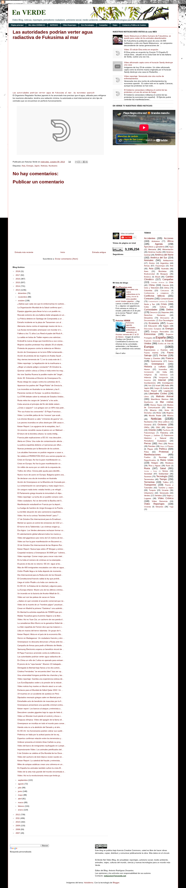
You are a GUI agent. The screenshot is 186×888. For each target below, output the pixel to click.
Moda (167, 410)
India (165, 372)
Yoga (171, 507)
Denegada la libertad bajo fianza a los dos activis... (39, 668)
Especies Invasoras (152, 341)
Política (163, 449)
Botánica (147, 277)
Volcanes (159, 507)
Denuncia (153, 312)
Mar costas (166, 402)
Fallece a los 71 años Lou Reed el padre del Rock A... (40, 333)
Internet (162, 380)
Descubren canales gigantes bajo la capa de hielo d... (40, 712)
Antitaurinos (168, 260)
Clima (166, 288)
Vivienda (147, 507)
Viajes (115, 25)
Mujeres (169, 413)
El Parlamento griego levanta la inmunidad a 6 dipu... (40, 493)
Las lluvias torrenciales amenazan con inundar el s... (40, 330)
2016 (18, 279)
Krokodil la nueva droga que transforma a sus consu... (40, 341)
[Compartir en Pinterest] (86, 162)
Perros (147, 443)
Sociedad (148, 474)
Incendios (163, 369)
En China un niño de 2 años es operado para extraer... (40, 660)
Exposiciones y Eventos (156, 350)
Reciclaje (163, 457)
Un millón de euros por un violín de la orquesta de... (39, 467)
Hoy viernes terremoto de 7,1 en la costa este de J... (40, 359)
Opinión (170, 427)
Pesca (170, 443)
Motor (158, 413)
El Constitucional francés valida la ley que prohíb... (39, 579)
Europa (149, 346)
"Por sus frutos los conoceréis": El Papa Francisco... (39, 411)
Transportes (150, 485)
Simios (165, 471)
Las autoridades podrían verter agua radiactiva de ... (40, 656)
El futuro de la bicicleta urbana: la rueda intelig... (38, 434)
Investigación (167, 383)
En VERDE (29, 12)
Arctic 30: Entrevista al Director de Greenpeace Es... (39, 378)
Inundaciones (150, 383)
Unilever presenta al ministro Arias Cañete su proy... (39, 742)
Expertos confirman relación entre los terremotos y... (39, 738)
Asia (23, 166)
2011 (18, 818)
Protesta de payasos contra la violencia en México (39, 348)
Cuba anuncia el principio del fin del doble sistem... (39, 404)
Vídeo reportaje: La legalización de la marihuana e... (39, 363)
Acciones (168, 238)
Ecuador (170, 323)
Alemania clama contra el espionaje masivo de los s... (40, 326)
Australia (165, 268)
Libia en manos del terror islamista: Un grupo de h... (39, 631)
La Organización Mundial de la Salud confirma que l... (40, 307)
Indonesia (163, 375)
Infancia (147, 377)
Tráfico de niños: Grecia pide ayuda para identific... (39, 471)
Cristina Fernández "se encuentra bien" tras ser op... (40, 671)
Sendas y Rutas (150, 471)
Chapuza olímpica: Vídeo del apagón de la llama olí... (40, 720)
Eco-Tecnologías (87, 25)
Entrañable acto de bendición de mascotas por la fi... (40, 701)
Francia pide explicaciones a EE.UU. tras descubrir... (40, 437)
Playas (150, 449)
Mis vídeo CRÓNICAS (36, 25)
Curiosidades (150, 309)
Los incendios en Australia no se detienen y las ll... (39, 389)
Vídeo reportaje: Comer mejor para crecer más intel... (40, 556)
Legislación (168, 391)
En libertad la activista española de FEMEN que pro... (40, 612)
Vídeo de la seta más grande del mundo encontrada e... (41, 772)
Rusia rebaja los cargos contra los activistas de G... (39, 382)
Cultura (163, 307)
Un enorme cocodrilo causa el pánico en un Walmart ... (41, 430)
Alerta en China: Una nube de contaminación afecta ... (40, 441)
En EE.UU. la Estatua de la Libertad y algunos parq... (40, 586)
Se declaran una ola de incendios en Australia (37, 478)
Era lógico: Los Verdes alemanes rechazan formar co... (41, 530)
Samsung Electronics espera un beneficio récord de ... (40, 649)
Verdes (147, 495)
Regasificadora (150, 460)
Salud (163, 468)
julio (20, 788)
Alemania (152, 249)
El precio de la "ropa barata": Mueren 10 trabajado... (39, 664)
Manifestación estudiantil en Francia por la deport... (39, 504)
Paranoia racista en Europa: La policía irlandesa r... (39, 393)
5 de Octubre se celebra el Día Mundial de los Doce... (40, 753)
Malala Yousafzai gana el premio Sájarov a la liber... (39, 616)
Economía (154, 323)
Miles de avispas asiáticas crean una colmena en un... (40, 764)
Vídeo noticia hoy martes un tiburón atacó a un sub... (40, 686)
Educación (152, 326)
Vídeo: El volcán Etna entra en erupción (141, 49)
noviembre (23, 297)
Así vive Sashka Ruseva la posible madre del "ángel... (40, 374)
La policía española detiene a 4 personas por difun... (40, 445)
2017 (18, 275)
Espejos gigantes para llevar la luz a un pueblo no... (39, 311)
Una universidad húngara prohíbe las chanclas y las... (40, 675)
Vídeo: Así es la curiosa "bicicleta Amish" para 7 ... (38, 515)
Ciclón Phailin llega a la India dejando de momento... (40, 571)
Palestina (164, 433)
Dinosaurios (164, 318)
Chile (171, 282)
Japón (37, 166)
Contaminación (166, 299)
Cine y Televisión (151, 288)
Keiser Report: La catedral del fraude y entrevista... (39, 760)
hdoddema (88, 882)
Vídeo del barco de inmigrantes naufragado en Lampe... (41, 746)
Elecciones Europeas (152, 329)
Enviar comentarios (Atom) (66, 259)
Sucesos (147, 476)
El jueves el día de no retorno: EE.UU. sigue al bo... (39, 564)
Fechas (163, 355)
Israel (157, 385)
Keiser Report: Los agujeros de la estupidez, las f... (39, 426)
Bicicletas (162, 271)
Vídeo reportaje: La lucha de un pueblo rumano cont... (40, 497)
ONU (158, 427)
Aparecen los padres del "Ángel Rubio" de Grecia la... (40, 385)
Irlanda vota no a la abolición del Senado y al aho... (39, 727)
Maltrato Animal (164, 396)
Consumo (149, 298)
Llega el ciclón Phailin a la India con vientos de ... (38, 582)
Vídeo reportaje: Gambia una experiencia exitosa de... (40, 679)
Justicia (166, 388)
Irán (149, 386)
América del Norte (164, 254)
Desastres (148, 318)
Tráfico (166, 482)
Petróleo (151, 446)
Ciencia (165, 285)
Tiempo (163, 479)
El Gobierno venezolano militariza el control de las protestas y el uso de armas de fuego (145, 91)
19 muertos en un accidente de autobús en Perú (38, 694)
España (161, 337)
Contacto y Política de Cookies (134, 25)
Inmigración (163, 377)
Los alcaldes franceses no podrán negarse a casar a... (40, 452)
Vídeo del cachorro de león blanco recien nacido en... (40, 757)
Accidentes (149, 238)
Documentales (149, 320)
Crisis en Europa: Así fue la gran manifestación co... (39, 460)
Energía (29, 166)
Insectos (147, 380)
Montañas (148, 413)
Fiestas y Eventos (152, 358)
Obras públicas (164, 422)
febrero (21, 806)
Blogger (116, 882)
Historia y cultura (154, 366)
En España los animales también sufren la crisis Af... (39, 768)
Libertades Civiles (157, 393)
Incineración (149, 372)
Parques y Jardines (152, 435)
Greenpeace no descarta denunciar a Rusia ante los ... (41, 642)
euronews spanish (85, 93)
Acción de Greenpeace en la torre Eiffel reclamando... (40, 352)
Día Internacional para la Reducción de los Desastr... (40, 575)
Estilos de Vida (164, 344)
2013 (18, 290)
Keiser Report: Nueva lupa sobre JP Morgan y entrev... (41, 549)
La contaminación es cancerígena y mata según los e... (41, 486)
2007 (18, 833)
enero (21, 810)
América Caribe (154, 252)
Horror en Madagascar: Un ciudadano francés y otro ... (41, 638)
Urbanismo (148, 493)
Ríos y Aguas (155, 465)
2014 (18, 286)
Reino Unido (166, 460)
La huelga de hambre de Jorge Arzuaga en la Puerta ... (41, 508)
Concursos (165, 291)
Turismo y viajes (165, 488)
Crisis (164, 304)
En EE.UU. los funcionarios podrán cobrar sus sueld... (40, 731)
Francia (169, 358)
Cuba (146, 307)
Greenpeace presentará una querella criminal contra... (40, 705)
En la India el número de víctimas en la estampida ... (40, 560)
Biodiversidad (149, 274)
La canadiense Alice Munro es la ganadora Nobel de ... (41, 623)
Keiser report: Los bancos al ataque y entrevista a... (39, 708)
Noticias (44, 166)
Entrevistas (150, 334)
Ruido (168, 466)
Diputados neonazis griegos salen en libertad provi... (40, 697)
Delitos (169, 309)
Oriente (152, 430)
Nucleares (53, 166)
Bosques (164, 274)
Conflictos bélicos (154, 296)
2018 (18, 271)
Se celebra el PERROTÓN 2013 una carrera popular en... (42, 456)
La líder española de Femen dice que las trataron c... (40, 627)
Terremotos (149, 479)
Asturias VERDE (123, 320)
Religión (154, 463)
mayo (20, 795)
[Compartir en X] (81, 162)
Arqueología (160, 266)
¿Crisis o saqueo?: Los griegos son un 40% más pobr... (41, 408)
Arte (171, 266)
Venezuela (164, 493)
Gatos (170, 361)
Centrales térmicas (157, 282)
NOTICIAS (54, 25)
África (170, 241)
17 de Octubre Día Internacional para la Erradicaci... (39, 519)
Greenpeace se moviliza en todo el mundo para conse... (41, 723)
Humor (147, 369)
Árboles (152, 263)
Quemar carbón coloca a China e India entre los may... (41, 371)
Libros (146, 397)
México (170, 407)
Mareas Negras (156, 405)
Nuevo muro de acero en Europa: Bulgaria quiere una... (41, 475)
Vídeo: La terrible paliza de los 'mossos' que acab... (39, 415)
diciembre (22, 293)
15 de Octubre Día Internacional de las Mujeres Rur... (40, 545)
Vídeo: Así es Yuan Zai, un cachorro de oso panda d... (40, 619)
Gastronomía (156, 361)
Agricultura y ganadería (154, 247)
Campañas (103, 25)
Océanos (162, 424)
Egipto (166, 326)
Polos (146, 452)
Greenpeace (158, 364)
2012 (18, 814)
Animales (148, 260)
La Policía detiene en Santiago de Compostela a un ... (40, 319)
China (152, 285)
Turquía (152, 490)
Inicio (62, 252)
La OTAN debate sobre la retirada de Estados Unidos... (41, 396)
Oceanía (147, 425)
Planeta (170, 446)
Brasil (157, 277)
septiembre (23, 780)
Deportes (165, 312)
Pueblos (147, 457)
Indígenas (148, 375)
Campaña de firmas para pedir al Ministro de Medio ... (40, 645)
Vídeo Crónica (165, 498)
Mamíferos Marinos (159, 399)
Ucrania (165, 490)
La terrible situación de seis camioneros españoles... (40, 512)
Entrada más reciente (24, 252)
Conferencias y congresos (156, 293)
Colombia (148, 290)
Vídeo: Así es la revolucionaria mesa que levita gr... (39, 775)
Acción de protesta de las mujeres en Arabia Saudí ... (40, 356)
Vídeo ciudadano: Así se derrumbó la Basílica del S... (40, 501)
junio (20, 791)
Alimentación (167, 249)
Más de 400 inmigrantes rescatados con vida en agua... (41, 567)
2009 (18, 825)
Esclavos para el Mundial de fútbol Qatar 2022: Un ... (40, 690)
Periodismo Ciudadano (155, 441)
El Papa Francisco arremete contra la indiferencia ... (39, 653)
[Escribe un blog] (78, 162)
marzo (21, 802)
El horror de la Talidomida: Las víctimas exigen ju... (39, 527)
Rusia (147, 468)
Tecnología (161, 476)
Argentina (164, 263)
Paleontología (149, 433)
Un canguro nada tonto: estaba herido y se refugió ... (40, 489)
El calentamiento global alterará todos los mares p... (39, 534)
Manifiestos (148, 402)
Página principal (17, 25)
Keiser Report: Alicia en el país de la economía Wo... (40, 634)
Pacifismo (167, 430)
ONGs (146, 427)
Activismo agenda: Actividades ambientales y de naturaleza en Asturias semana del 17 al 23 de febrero (128, 330)
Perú (160, 443)
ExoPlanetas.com (124, 287)
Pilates (162, 446)
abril (20, 799)
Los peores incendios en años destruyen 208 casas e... (41, 422)
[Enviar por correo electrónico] (76, 162)
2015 (18, 282)
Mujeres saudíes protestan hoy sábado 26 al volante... (40, 345)
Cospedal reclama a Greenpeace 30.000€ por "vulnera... (41, 553)
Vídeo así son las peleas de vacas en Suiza (36, 597)
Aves (146, 271)
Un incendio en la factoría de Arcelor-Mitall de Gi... (39, 593)
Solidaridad (163, 474)
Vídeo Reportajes (69, 25)
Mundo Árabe (155, 415)
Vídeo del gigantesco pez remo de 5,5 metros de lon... (40, 538)
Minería (153, 410)
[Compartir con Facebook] (84, 162)
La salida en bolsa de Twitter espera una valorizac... (39, 337)
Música (170, 415)
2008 (18, 829)
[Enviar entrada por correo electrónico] (69, 162)
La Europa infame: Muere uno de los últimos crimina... (40, 590)
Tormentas (149, 482)
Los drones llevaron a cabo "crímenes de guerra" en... (40, 419)
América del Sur (158, 257)
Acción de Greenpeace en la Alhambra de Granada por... (41, 482)
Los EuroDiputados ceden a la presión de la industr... (40, 682)
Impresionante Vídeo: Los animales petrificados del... (40, 749)
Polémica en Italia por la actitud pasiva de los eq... (39, 734)
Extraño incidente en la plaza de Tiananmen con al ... (40, 322)
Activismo (156, 241)
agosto (21, 784)
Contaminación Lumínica (156, 301)
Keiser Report (150, 391)
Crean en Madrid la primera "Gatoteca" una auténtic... (40, 608)
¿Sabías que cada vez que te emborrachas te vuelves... (41, 304)
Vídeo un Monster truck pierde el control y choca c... (39, 716)
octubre (21, 300)
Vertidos (158, 495)
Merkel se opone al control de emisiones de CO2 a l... (40, 523)
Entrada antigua (99, 252)
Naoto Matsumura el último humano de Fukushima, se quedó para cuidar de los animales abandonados (147, 37)
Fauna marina (151, 353)
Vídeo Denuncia (159, 501)
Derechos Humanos (154, 315)
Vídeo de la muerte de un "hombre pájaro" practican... (40, 605)
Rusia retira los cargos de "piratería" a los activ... (38, 400)
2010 (18, 822)
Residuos (169, 463)
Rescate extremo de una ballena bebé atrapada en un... (41, 315)
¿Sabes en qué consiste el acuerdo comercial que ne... (41, 601)
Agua (171, 247)
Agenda (159, 244)
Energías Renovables (160, 332)
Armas (147, 266)
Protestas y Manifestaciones (158, 453)
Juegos (157, 388)
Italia (167, 385)
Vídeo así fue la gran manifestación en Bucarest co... (40, 541)
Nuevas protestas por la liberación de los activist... (39, 448)
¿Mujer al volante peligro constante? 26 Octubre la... (40, 367)
